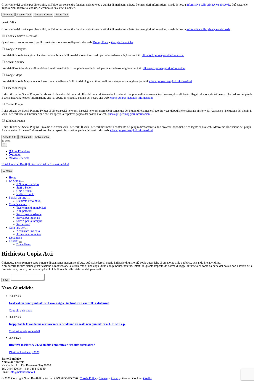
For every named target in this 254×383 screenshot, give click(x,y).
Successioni (23, 224)
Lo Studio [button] (15, 180)
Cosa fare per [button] (17, 227)
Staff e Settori (24, 187)
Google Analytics (16, 49)
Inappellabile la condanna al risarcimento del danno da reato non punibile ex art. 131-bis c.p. (67, 324)
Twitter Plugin (14, 104)
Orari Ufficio (24, 190)
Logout (16, 154)
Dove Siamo (23, 244)
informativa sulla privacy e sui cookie (208, 4)
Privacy (115, 378)
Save (6, 279)
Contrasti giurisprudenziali (24, 331)
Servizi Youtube (15, 62)
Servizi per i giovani (28, 217)
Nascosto (8, 14)
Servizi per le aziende (28, 214)
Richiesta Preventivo (28, 200)
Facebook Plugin (16, 88)
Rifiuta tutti (26, 137)
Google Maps (14, 75)
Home (12, 177)
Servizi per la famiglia (29, 221)
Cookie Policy (88, 378)
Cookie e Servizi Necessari (22, 36)
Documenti (15, 237)
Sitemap (103, 378)
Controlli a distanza (20, 310)
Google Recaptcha (122, 42)
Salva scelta (42, 137)
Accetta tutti (9, 137)
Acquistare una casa (28, 231)
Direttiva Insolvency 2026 (24, 352)
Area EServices (21, 151)
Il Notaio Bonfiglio (27, 184)
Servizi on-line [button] (18, 197)
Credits (147, 378)
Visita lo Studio (25, 194)
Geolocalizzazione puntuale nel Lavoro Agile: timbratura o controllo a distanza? (59, 303)
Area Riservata (20, 158)
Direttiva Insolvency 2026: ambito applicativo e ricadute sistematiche (52, 344)
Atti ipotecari (24, 210)
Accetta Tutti (24, 14)
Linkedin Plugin (15, 120)
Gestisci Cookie (43, 14)
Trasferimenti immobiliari (31, 207)
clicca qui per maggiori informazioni (163, 55)
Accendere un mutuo (28, 234)
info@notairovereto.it (22, 372)
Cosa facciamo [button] (18, 204)
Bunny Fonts (100, 42)
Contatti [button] (14, 241)
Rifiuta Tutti (61, 14)
